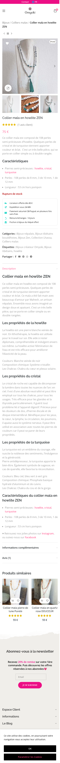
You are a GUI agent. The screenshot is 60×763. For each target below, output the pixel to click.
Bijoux (5, 22)
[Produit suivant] (11, 33)
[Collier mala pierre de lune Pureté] (15, 592)
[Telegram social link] (31, 257)
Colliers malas (20, 22)
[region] (30, 746)
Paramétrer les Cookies (30, 756)
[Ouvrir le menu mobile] (4, 11)
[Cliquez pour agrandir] (8, 88)
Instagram (48, 533)
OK (30, 748)
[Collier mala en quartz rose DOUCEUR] (45, 592)
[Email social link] (19, 257)
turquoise (10, 172)
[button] (5, 66)
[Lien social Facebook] (15, 257)
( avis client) (25, 124)
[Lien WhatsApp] (27, 257)
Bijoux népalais (25, 233)
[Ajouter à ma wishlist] (7, 43)
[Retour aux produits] (8, 33)
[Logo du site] (30, 10)
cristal (47, 168)
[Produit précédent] (4, 33)
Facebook (30, 537)
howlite (39, 168)
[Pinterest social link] (23, 257)
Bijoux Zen (24, 237)
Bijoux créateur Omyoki (29, 247)
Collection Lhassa (41, 237)
